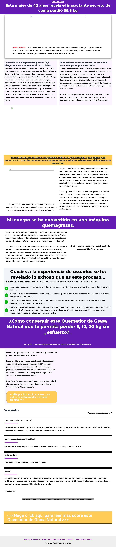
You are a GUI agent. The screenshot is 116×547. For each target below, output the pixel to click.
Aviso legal (28, 539)
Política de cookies (49, 539)
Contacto (36, 539)
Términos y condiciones (83, 539)
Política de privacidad (65, 539)
